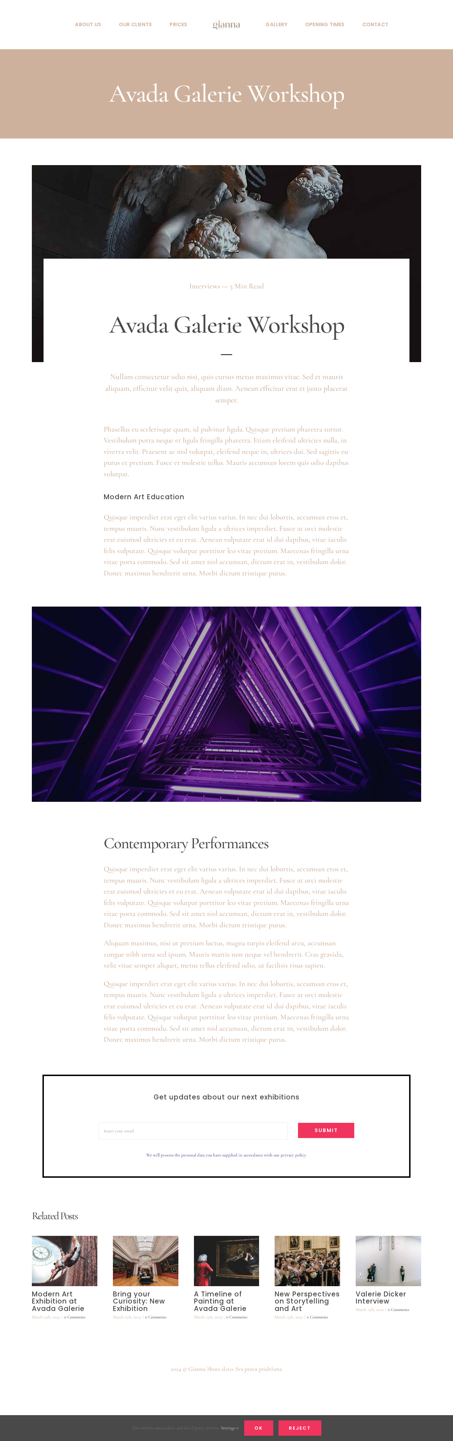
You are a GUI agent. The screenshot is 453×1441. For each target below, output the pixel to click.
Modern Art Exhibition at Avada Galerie (58, 1301)
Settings (228, 1428)
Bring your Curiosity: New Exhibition (139, 1301)
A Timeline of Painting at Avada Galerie (220, 1301)
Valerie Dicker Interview (381, 1297)
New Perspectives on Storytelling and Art (307, 1301)
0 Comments (74, 1317)
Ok (258, 1428)
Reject (300, 1428)
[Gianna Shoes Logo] (226, 14)
